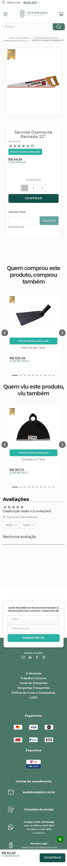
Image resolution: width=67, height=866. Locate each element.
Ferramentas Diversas (16, 41)
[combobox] (33, 26)
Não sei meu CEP (16, 227)
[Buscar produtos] (59, 26)
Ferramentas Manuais (46, 38)
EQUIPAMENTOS (24, 38)
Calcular (49, 220)
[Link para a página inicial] (11, 37)
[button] (4, 333)
